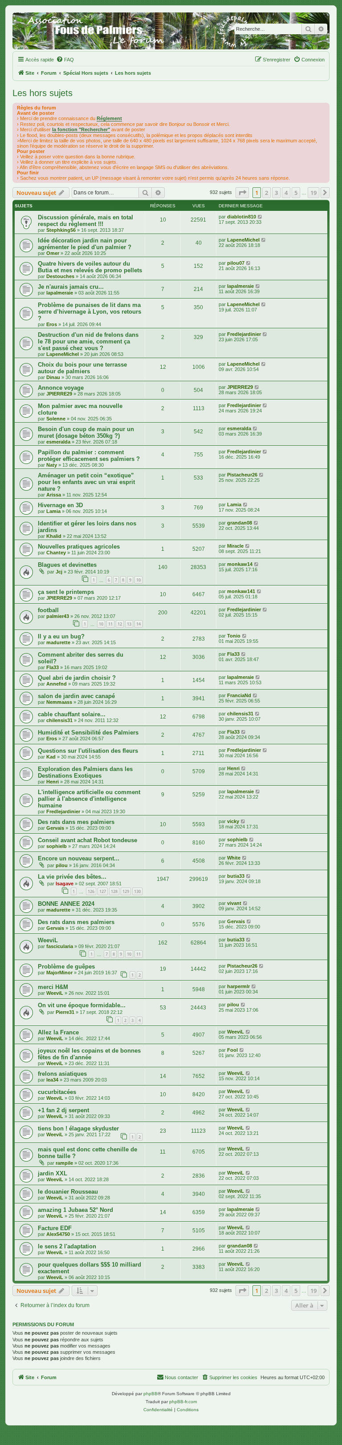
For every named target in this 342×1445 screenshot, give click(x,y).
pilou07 (235, 263)
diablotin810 (241, 216)
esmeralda (58, 441)
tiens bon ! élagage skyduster (78, 1128)
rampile (64, 1163)
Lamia (53, 511)
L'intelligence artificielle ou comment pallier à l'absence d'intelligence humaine (89, 799)
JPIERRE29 (59, 393)
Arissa (53, 494)
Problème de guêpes (66, 966)
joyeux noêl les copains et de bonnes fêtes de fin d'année (89, 1054)
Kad (51, 756)
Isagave (64, 883)
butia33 (235, 876)
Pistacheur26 (242, 474)
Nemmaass (59, 702)
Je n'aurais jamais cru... (71, 286)
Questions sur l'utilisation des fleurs (88, 750)
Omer (52, 253)
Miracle (235, 546)
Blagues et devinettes (67, 564)
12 (120, 624)
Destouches (60, 276)
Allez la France (58, 1032)
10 (138, 580)
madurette (58, 642)
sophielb (56, 846)
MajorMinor (59, 972)
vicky (233, 821)
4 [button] (286, 193)
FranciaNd (239, 695)
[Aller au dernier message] (260, 216)
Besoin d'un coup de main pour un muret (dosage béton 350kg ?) (86, 432)
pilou (62, 865)
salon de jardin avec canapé (76, 696)
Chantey (56, 552)
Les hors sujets (42, 93)
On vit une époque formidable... (82, 1005)
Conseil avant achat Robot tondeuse (87, 840)
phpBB (150, 1393)
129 (125, 891)
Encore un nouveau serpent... (78, 858)
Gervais (55, 828)
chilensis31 (59, 720)
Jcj (59, 571)
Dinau (53, 377)
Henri (52, 781)
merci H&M (53, 987)
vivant (234, 903)
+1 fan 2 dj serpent (63, 1110)
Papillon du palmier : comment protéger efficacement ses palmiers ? (89, 455)
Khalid (53, 536)
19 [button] (313, 193)
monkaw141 (241, 591)
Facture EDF (55, 1228)
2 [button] (266, 193)
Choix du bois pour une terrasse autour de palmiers (82, 368)
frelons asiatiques (62, 1073)
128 (114, 891)
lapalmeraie (59, 292)
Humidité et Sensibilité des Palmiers (88, 732)
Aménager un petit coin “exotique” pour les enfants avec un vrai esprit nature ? (86, 482)
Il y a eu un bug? (61, 636)
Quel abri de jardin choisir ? (77, 677)
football (48, 610)
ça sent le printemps (66, 592)
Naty (51, 465)
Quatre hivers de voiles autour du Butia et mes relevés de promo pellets (90, 267)
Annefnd (56, 683)
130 (137, 891)
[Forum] (171, 30)
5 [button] (295, 193)
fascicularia (59, 946)
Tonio (233, 635)
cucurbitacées (57, 1092)
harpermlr (238, 986)
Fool (232, 1050)
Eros (51, 324)
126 (91, 891)
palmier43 (57, 616)
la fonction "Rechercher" (81, 129)
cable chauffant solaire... (72, 714)
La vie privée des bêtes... (72, 876)
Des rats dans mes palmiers (76, 822)
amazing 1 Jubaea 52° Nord (75, 1210)
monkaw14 (239, 564)
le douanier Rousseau (68, 1191)
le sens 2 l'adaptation (67, 1246)
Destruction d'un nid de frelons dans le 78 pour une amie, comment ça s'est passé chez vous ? (88, 341)
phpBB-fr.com (183, 1401)
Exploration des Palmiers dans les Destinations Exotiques (85, 772)
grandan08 (239, 522)
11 (110, 624)
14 (138, 624)
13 (129, 624)
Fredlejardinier (244, 334)
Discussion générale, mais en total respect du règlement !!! (85, 220)
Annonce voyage (61, 387)
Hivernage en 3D (60, 505)
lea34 (52, 1079)
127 (102, 891)
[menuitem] (65, 59)
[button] (242, 192)
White (233, 857)
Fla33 (52, 667)
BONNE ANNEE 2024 (66, 903)
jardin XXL (52, 1173)
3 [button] (276, 193)
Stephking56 (61, 230)
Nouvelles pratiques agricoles (79, 546)
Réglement (109, 118)
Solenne (55, 418)
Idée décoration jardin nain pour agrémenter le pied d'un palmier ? (84, 243)
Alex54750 (58, 1234)
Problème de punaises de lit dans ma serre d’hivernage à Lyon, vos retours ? (89, 312)
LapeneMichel (243, 239)
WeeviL (48, 940)
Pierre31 (65, 1012)
